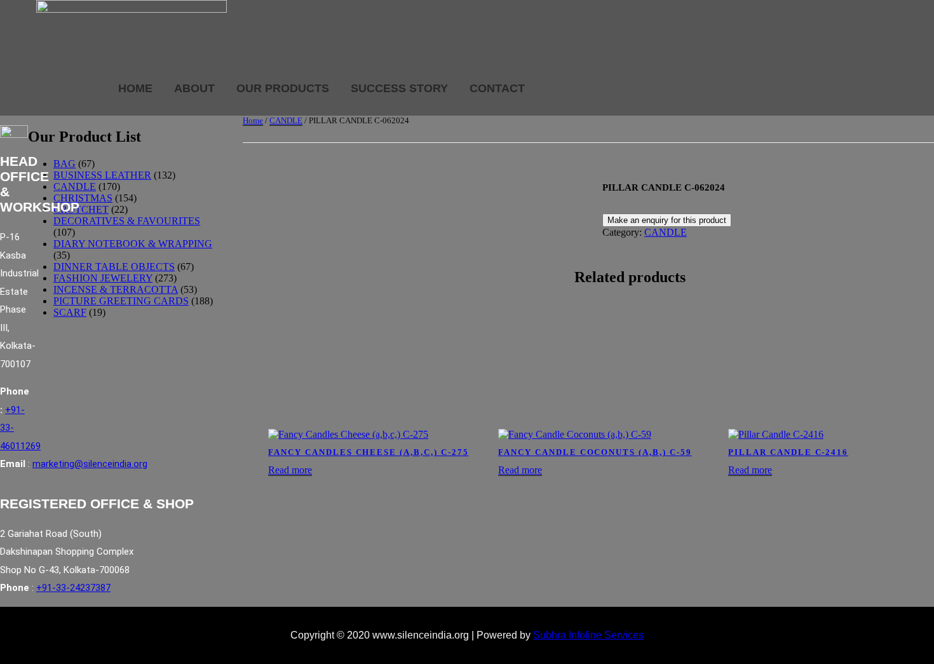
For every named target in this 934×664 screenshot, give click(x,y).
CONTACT (497, 88)
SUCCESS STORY (399, 88)
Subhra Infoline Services (588, 635)
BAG (64, 163)
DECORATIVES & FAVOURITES (126, 220)
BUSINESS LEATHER (102, 175)
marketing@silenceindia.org (89, 464)
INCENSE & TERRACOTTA (115, 289)
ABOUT (194, 88)
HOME (135, 88)
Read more (290, 469)
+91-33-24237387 (73, 587)
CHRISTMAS (82, 198)
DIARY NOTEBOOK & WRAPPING (132, 243)
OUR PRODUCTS (282, 88)
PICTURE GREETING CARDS (121, 300)
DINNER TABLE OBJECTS (114, 266)
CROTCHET (81, 209)
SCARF (69, 312)
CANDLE (285, 120)
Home (253, 120)
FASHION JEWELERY (102, 278)
